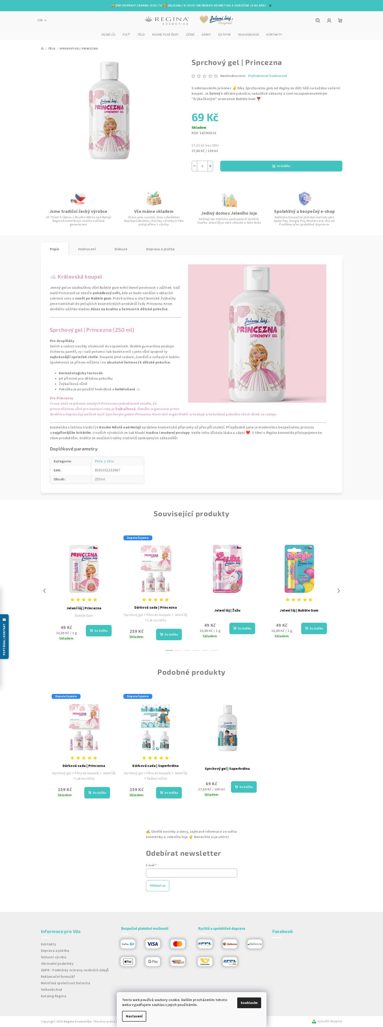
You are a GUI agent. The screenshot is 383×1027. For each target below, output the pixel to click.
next (338, 590)
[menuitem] (108, 35)
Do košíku (283, 166)
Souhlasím (249, 1002)
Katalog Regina (53, 996)
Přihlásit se (157, 886)
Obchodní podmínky (57, 963)
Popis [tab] (54, 249)
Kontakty (48, 944)
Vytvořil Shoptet (329, 1021)
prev (44, 590)
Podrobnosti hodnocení (267, 75)
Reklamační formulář (58, 976)
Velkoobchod (51, 989)
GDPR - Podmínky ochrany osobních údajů (75, 970)
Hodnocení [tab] (87, 249)
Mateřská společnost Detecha (65, 983)
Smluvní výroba (53, 957)
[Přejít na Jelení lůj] (217, 20)
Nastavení (134, 1016)
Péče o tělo (104, 461)
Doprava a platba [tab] (160, 249)
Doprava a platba (55, 950)
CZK (40, 20)
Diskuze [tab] (121, 249)
